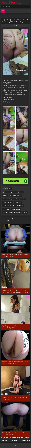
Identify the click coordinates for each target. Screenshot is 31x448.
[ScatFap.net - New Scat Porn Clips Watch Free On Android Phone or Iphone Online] (11, 2)
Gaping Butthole (16, 209)
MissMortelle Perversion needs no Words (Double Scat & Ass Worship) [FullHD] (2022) (15, 291)
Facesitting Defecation (12, 192)
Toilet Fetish (17, 212)
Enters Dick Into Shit (18, 206)
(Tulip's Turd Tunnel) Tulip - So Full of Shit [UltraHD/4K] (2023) (13, 434)
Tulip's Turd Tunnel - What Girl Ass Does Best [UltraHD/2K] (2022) (15, 255)
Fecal (21, 192)
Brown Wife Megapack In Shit (10, 199)
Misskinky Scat (7, 206)
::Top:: (15, 445)
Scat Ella (25, 212)
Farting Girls (6, 209)
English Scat (18, 202)
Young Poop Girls (7, 202)
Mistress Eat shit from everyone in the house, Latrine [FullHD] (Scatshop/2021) (15, 362)
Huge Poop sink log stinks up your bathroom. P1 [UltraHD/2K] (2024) (15, 327)
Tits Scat (23, 199)
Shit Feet (5, 195)
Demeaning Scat (7, 212)
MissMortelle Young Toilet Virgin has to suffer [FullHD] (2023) (15, 398)
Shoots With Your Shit (15, 195)
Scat (10, 188)
